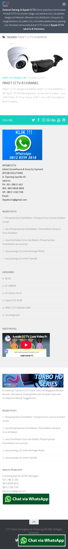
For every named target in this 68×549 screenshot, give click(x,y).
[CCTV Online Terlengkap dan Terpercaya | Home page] (7, 4)
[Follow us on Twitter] (33, 120)
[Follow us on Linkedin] (54, 120)
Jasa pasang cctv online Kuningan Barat (24, 251)
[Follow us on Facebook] (38, 120)
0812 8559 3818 (10, 483)
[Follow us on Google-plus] (48, 120)
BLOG (8, 278)
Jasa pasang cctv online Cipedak (21, 258)
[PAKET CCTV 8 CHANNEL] (34, 58)
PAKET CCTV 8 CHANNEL (20, 83)
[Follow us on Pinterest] (64, 120)
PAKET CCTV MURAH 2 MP (14, 77)
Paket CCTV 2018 (13, 300)
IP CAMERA (10, 286)
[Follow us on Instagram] (43, 120)
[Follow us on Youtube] (59, 120)
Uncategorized (12, 315)
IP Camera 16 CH (13, 293)
